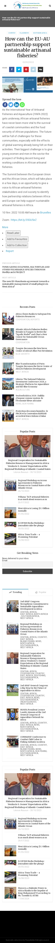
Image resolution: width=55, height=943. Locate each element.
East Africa (26, 614)
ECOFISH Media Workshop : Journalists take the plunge (31, 524)
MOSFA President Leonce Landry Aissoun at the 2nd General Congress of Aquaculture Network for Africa (33, 715)
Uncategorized (28, 702)
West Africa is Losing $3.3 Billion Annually (33, 509)
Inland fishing (27, 641)
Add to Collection (17, 245)
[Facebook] (5, 104)
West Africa (22, 372)
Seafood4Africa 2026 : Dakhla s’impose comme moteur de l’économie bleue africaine (30, 398)
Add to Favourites (17, 239)
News (18, 404)
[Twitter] (10, 104)
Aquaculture (23, 390)
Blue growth (22, 354)
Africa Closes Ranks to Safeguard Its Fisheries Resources (33, 315)
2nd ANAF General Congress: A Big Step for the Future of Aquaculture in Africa (34, 688)
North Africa (41, 614)
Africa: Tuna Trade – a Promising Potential (29, 535)
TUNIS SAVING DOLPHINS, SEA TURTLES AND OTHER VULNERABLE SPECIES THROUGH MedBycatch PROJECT (26, 270)
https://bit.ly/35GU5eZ (24, 219)
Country (12, 33)
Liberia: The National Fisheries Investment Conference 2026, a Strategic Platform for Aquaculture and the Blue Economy (32, 383)
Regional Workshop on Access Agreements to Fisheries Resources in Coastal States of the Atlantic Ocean (34, 484)
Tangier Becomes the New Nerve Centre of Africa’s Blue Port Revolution (34, 349)
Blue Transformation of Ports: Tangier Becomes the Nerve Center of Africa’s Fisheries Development (34, 366)
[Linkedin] (16, 104)
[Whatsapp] (22, 104)
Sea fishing (28, 404)
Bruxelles (45, 212)
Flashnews (24, 33)
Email (4, 560)
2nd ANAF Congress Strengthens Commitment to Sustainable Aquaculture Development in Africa (34, 605)
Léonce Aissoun (21, 472)
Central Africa (28, 612)
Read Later (13, 232)
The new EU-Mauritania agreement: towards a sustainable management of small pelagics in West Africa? (25, 284)
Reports (35, 319)
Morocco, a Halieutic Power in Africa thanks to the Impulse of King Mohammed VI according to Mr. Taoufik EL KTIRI (34, 892)
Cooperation (23, 319)
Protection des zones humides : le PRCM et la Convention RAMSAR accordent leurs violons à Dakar (32, 413)
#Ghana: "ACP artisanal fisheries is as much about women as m (33, 498)
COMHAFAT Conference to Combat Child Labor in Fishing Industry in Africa (33, 739)
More (5, 227)
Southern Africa (40, 33)
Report (10, 251)
